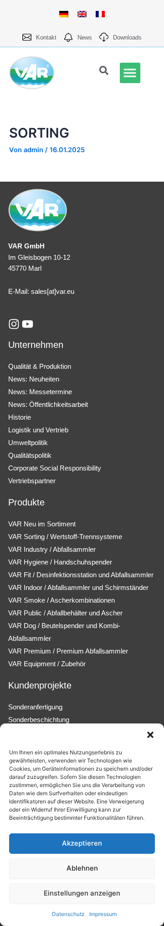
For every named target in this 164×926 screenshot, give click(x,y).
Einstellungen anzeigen (82, 893)
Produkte (26, 502)
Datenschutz (68, 914)
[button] (150, 734)
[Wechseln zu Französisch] (100, 14)
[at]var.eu (60, 291)
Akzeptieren (82, 843)
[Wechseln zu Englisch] (82, 14)
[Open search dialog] (104, 72)
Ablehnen (82, 868)
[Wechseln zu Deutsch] (64, 14)
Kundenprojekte (40, 685)
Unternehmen (35, 345)
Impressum (103, 914)
